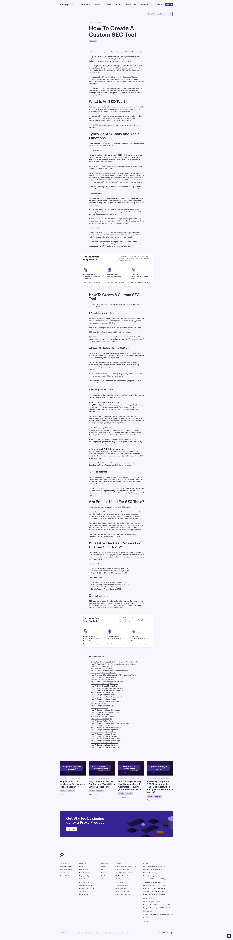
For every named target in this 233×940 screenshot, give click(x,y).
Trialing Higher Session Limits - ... (153, 882)
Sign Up (169, 5)
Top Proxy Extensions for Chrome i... (154, 891)
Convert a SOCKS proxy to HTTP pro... (155, 879)
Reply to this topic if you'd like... (153, 873)
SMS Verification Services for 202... (154, 867)
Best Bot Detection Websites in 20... (154, 888)
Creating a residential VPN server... (154, 885)
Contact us (146, 921)
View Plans (71, 829)
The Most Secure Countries (124, 876)
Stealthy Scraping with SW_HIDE (153, 870)
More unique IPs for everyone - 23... (154, 894)
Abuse (103, 879)
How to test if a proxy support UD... (154, 876)
